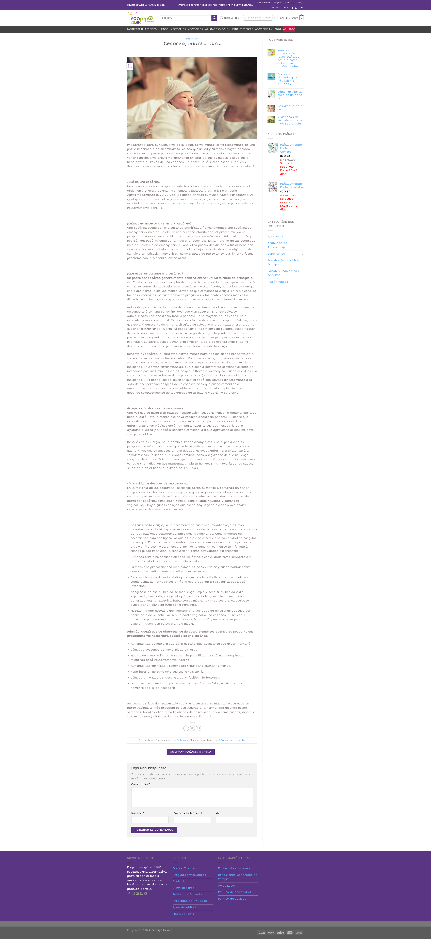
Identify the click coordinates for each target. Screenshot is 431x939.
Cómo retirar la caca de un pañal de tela (290, 95)
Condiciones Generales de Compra (237, 877)
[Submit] (214, 18)
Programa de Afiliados (190, 901)
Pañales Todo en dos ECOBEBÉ (283, 273)
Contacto (274, 7)
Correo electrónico (188, 813)
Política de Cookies (232, 898)
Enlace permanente (233, 740)
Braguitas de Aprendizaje (277, 245)
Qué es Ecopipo (184, 868)
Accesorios (178, 29)
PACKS (165, 29)
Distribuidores (183, 888)
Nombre (137, 813)
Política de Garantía (188, 894)
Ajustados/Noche (216, 29)
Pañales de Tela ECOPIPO (142, 29)
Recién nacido (278, 282)
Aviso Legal (226, 885)
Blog (300, 2)
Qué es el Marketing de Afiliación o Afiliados (287, 79)
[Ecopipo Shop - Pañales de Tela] (141, 18)
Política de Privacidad (234, 892)
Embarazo (192, 39)
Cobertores (276, 253)
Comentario (140, 784)
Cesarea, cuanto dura (290, 108)
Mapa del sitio (183, 914)
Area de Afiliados (186, 907)
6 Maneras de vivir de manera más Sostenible (289, 120)
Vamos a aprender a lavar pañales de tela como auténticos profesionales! (288, 58)
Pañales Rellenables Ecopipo (283, 262)
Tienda (285, 7)
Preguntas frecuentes (284, 2)
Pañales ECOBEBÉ (242, 29)
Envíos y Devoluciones (234, 868)
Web (218, 813)
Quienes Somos (263, 2)
